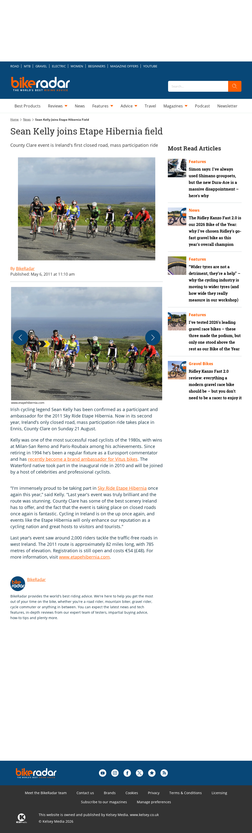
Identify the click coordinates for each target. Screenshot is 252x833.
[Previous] (20, 337)
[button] (86, 346)
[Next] (152, 337)
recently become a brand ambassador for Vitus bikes (83, 459)
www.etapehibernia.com (84, 557)
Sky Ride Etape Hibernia (122, 488)
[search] (234, 86)
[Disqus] (91, 698)
